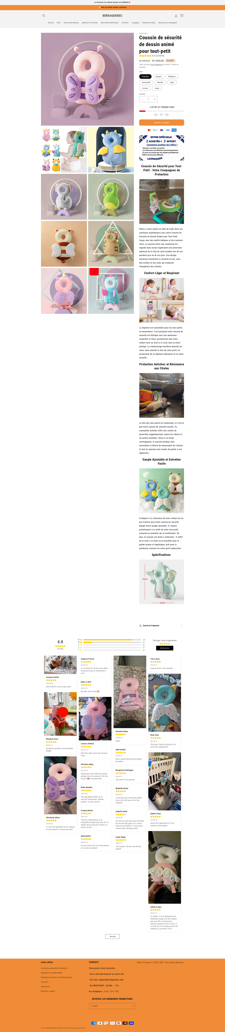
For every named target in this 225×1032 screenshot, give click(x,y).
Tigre (172, 82)
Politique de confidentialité (51, 973)
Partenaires (45, 987)
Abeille (160, 82)
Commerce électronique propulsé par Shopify (70, 1028)
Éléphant (172, 76)
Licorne (145, 88)
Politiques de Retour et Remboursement (56, 977)
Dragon (159, 76)
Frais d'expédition (156, 64)
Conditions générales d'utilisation (54, 968)
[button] (44, 15)
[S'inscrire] (133, 1006)
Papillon (145, 76)
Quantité (142, 94)
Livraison (44, 982)
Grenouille (146, 82)
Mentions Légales (48, 991)
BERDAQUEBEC (51, 1028)
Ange (157, 88)
